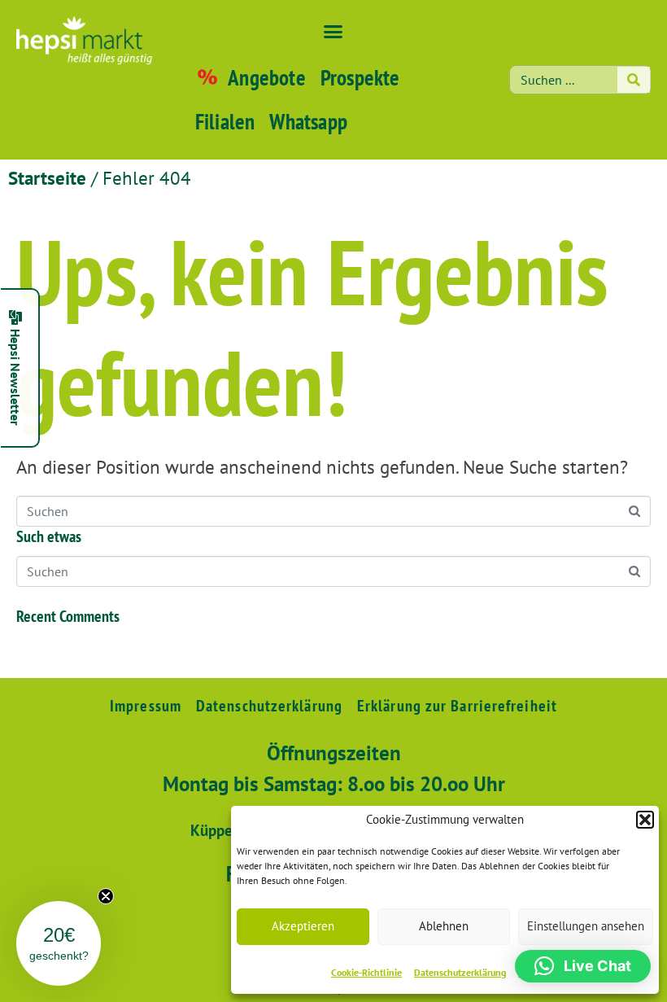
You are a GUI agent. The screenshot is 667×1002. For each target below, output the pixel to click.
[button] (645, 820)
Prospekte (360, 77)
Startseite (47, 178)
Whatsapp (308, 121)
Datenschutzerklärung (460, 972)
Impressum (145, 705)
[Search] (633, 80)
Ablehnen (444, 926)
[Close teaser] (106, 896)
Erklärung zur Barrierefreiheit (457, 705)
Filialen (225, 121)
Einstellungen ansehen (585, 926)
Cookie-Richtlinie (366, 972)
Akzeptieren (303, 926)
